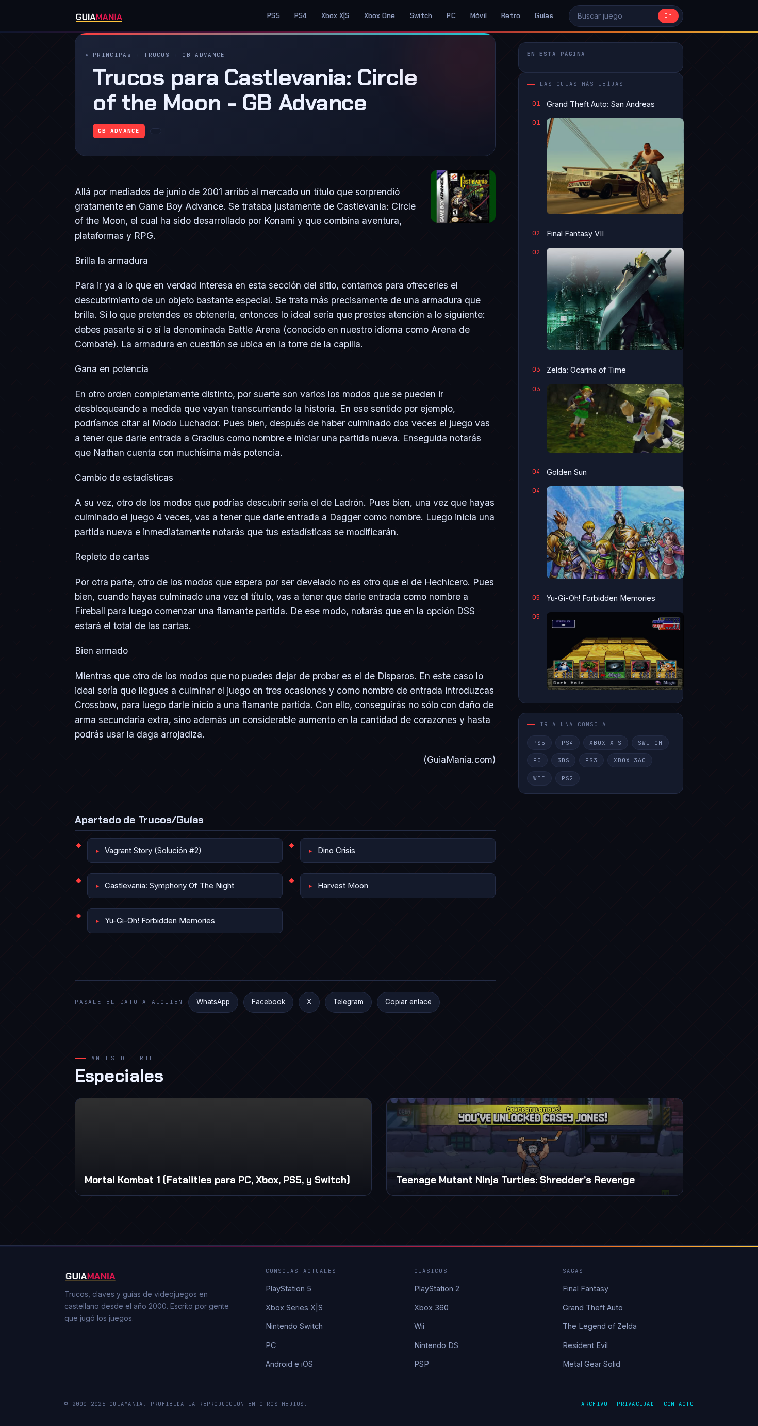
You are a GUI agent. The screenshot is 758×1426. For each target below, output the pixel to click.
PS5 (273, 15)
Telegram (348, 1002)
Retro (510, 15)
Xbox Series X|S (294, 1307)
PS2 (568, 778)
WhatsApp (213, 1002)
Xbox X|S (335, 15)
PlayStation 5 (288, 1288)
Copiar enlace (408, 1002)
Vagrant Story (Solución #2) (153, 850)
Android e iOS (289, 1363)
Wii (539, 778)
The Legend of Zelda (600, 1326)
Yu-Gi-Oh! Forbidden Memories (160, 920)
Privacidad (635, 1403)
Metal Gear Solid (591, 1363)
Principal (112, 54)
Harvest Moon (343, 885)
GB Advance (203, 54)
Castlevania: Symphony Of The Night (169, 885)
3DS (563, 760)
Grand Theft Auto (593, 1307)
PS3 (591, 760)
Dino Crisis (336, 850)
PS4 (300, 15)
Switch (421, 15)
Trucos (157, 54)
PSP (421, 1363)
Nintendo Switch (294, 1326)
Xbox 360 (630, 760)
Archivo (594, 1403)
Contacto (679, 1403)
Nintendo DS (436, 1345)
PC (451, 15)
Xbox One (380, 15)
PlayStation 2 (436, 1288)
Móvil (478, 15)
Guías (544, 15)
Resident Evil (585, 1345)
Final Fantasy (585, 1288)
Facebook (268, 1002)
